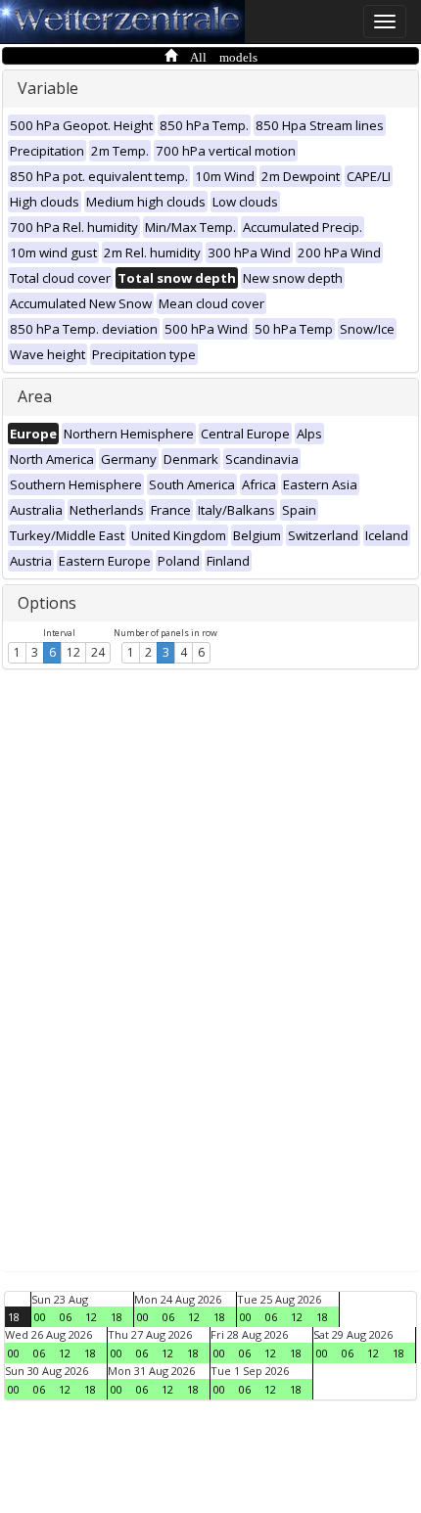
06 (65, 1316)
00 (40, 1316)
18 (14, 1316)
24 (98, 652)
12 (73, 652)
